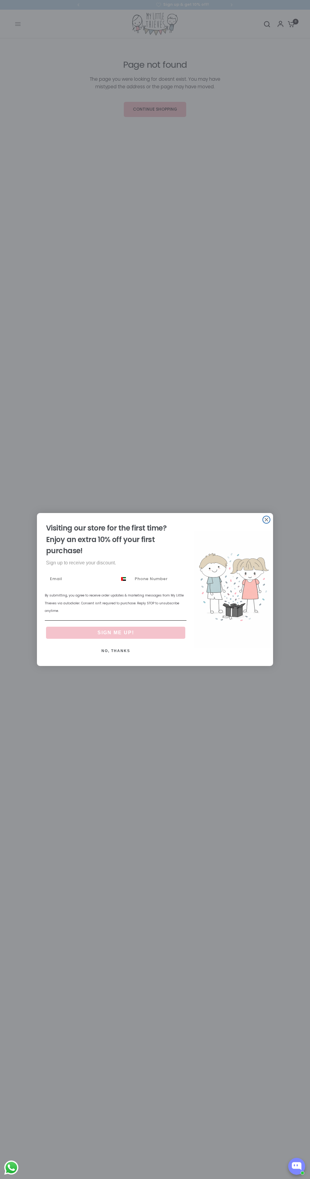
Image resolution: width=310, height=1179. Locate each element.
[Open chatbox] (296, 1166)
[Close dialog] (266, 519)
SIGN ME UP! (115, 632)
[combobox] (125, 579)
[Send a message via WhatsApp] (11, 1167)
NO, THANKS (115, 651)
